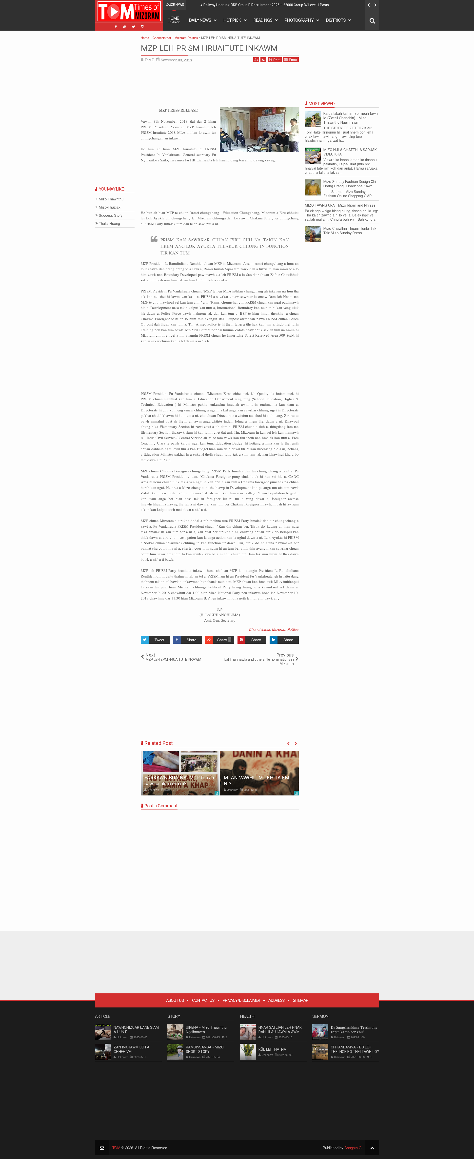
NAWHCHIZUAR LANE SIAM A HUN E (136, 1029)
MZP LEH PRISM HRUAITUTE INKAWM (209, 48)
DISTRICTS (336, 20)
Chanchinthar (259, 629)
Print (276, 59)
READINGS (263, 20)
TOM (116, 1147)
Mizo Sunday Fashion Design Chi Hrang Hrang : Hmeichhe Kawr (349, 183)
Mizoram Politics (285, 629)
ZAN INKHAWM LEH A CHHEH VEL (131, 1049)
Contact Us (203, 1000)
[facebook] (116, 27)
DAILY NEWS (200, 20)
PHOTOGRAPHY (299, 20)
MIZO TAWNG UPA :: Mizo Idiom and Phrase (340, 205)
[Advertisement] (220, 86)
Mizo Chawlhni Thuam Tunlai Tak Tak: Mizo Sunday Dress (349, 230)
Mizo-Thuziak (109, 207)
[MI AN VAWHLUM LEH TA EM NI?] (259, 773)
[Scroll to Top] (372, 1147)
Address (276, 1000)
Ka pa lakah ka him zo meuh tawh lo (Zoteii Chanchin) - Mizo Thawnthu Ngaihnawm (350, 118)
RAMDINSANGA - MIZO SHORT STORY (205, 1049)
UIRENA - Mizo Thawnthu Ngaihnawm (206, 1029)
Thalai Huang (109, 223)
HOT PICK (232, 20)
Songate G (353, 1147)
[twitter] (134, 27)
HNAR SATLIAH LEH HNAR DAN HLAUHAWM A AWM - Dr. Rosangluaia (280, 1032)
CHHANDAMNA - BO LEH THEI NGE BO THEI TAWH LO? (355, 1049)
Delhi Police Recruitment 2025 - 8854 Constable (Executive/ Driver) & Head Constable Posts (274, 5)
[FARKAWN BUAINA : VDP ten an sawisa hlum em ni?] (180, 773)
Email (293, 59)
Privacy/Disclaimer (241, 1000)
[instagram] (142, 27)
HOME (174, 20)
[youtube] (125, 27)
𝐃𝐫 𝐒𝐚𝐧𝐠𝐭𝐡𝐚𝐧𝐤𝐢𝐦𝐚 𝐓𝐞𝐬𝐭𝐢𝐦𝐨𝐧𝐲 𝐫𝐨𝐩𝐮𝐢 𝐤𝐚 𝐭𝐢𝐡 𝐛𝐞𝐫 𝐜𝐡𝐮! (354, 1029)
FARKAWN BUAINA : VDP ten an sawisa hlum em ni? (179, 781)
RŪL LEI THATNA (272, 1049)
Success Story (111, 215)
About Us (175, 1000)
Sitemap (300, 1000)
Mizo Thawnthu (111, 199)
